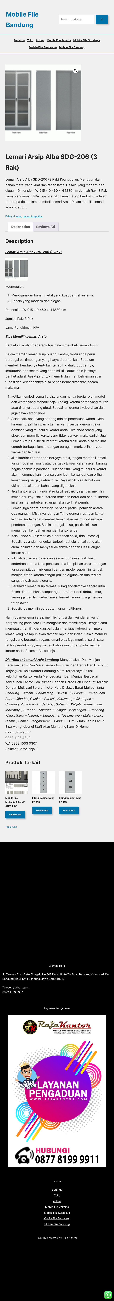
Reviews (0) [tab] (45, 227)
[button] (75, 70)
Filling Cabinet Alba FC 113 (70, 799)
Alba (18, 216)
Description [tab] (20, 227)
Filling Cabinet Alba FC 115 (43, 799)
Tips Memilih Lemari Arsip (26, 336)
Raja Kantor (70, 1237)
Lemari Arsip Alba (32, 216)
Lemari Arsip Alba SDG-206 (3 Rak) (33, 252)
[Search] (102, 19)
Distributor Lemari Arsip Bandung (32, 660)
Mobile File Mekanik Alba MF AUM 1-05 (15, 801)
